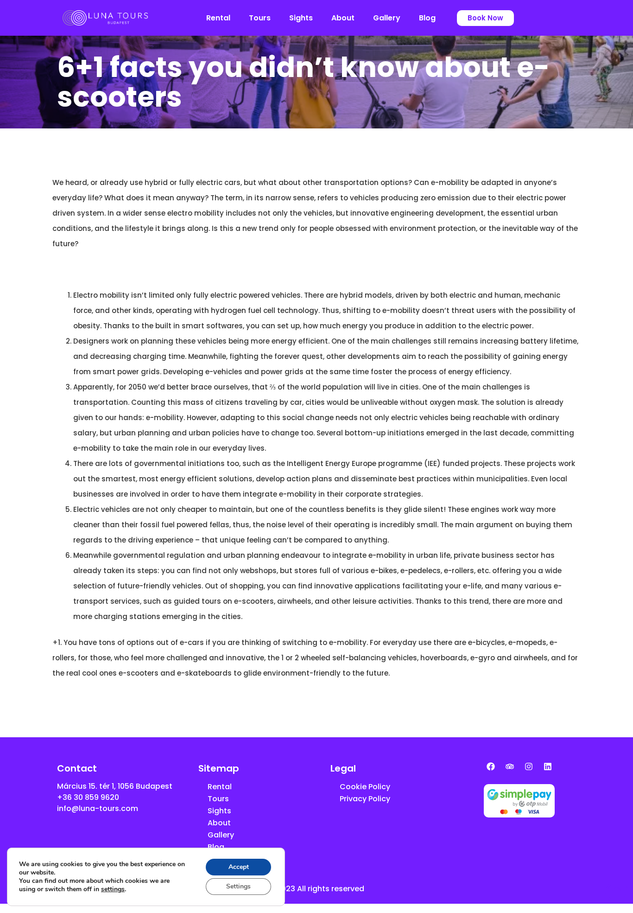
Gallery (386, 18)
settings (113, 889)
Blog (427, 18)
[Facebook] (490, 766)
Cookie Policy (365, 786)
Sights (301, 18)
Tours (260, 18)
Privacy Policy (365, 798)
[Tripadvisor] (509, 766)
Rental (218, 18)
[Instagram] (528, 766)
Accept (238, 866)
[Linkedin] (547, 766)
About (342, 18)
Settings (238, 886)
